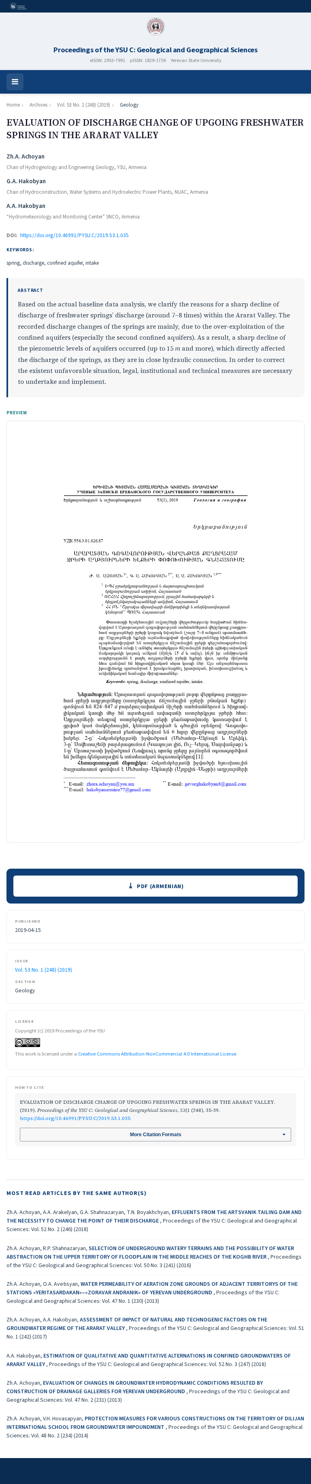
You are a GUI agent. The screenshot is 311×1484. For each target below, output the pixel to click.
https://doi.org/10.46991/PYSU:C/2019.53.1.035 (74, 235)
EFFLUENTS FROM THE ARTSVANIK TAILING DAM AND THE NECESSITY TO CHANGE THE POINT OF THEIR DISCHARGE (154, 1216)
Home (13, 105)
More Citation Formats (155, 1134)
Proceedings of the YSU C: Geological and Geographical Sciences (155, 50)
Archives (38, 105)
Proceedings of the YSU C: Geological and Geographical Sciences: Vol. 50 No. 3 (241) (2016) (154, 1261)
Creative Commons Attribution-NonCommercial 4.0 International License (157, 1054)
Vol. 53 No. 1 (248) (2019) (83, 105)
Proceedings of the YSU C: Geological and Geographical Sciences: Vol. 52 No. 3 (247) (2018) (157, 1364)
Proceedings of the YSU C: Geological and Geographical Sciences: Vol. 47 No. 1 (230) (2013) (142, 1297)
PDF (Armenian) (160, 886)
